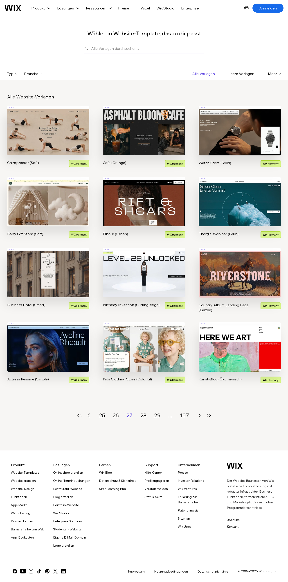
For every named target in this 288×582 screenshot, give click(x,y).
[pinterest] (47, 571)
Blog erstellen (63, 497)
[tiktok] (39, 571)
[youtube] (23, 571)
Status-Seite (153, 497)
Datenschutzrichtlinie (212, 571)
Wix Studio (165, 8)
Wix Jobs (184, 527)
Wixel (145, 8)
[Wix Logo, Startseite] (12, 8)
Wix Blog (105, 473)
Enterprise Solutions (68, 521)
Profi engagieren (156, 481)
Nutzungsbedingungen (171, 571)
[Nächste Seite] (199, 415)
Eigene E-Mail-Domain (69, 537)
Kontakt (233, 527)
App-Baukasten (22, 537)
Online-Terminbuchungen (71, 481)
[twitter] (55, 571)
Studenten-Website (67, 529)
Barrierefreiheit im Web (27, 529)
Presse (183, 473)
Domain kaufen (22, 521)
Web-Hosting (20, 513)
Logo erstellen (63, 545)
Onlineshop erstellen (68, 473)
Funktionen (19, 497)
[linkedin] (63, 571)
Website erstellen (23, 481)
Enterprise (190, 8)
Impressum (136, 571)
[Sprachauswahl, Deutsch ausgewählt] (246, 8)
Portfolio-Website (66, 505)
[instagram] (31, 571)
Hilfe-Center (153, 473)
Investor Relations (191, 481)
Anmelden (268, 8)
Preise (123, 8)
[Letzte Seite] (209, 415)
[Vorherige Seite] (88, 415)
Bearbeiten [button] (48, 127)
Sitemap (184, 518)
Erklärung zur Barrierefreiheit (189, 499)
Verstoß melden (156, 489)
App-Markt (19, 505)
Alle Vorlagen (203, 73)
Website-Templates (25, 473)
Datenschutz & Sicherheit (117, 481)
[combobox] (147, 48)
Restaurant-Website (67, 489)
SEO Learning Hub (112, 489)
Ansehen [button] (48, 139)
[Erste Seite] (79, 415)
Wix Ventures (187, 489)
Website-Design (22, 489)
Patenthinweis (188, 510)
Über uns (233, 520)
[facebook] (15, 571)
